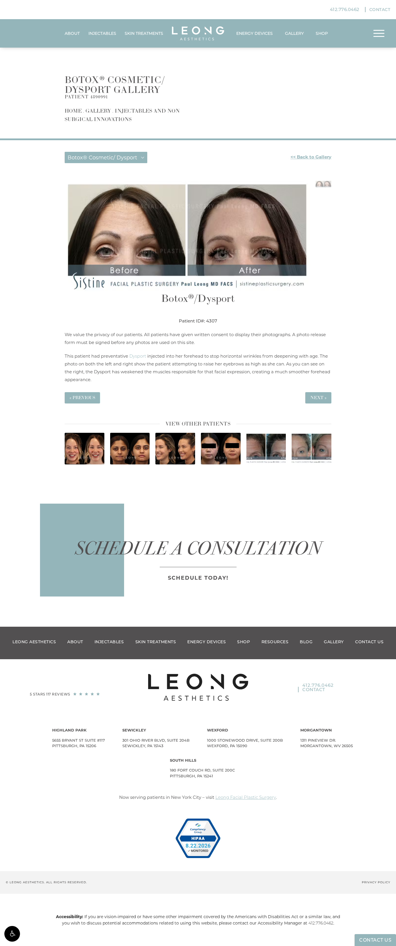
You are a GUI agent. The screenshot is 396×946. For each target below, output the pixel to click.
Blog (306, 641)
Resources (275, 641)
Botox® (177, 299)
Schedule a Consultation (198, 548)
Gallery (294, 33)
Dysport (216, 299)
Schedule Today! (198, 578)
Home (73, 111)
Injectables (102, 33)
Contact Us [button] (375, 940)
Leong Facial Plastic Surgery (245, 797)
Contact (379, 9)
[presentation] (190, 472)
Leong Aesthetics (34, 641)
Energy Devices (254, 33)
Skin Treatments (144, 33)
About (72, 33)
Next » (318, 398)
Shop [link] (322, 33)
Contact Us (369, 641)
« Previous (82, 398)
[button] (12, 934)
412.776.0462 (320, 923)
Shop (243, 641)
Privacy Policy (376, 882)
